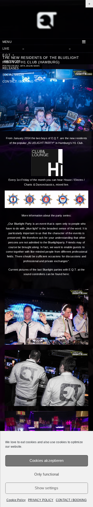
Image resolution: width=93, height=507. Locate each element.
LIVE (5, 48)
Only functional (46, 474)
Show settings (46, 488)
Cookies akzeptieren (47, 460)
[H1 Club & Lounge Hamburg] (46, 175)
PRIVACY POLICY (40, 500)
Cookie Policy (16, 500)
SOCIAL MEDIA (13, 75)
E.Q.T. (8, 55)
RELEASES (10, 68)
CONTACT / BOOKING (71, 500)
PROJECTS (11, 61)
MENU (7, 42)
